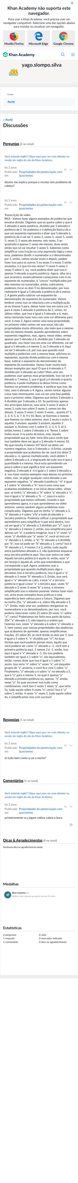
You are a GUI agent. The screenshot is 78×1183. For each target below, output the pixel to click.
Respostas (11, 720)
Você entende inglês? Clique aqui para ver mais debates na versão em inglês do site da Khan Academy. (37, 158)
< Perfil (8, 120)
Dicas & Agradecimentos (22, 840)
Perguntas (11, 144)
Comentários (13, 781)
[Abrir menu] (73, 54)
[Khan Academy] (17, 54)
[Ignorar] (72, 3)
